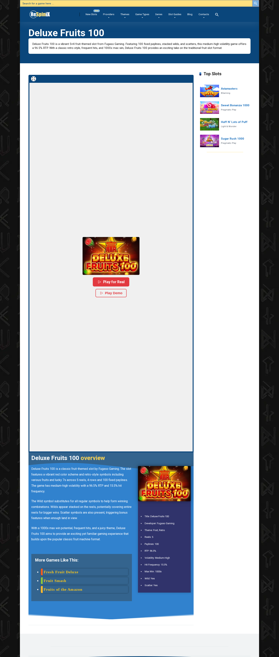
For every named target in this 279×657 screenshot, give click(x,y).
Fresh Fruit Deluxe (61, 572)
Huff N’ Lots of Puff (234, 122)
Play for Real (114, 282)
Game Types (142, 14)
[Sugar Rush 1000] (209, 141)
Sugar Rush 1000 (232, 138)
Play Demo (113, 293)
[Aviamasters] (209, 91)
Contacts (204, 14)
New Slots (91, 14)
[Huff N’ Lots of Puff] (209, 124)
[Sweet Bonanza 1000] (209, 107)
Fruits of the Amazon (63, 589)
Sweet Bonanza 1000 (235, 105)
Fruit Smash (55, 581)
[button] (217, 15)
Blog (189, 14)
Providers (108, 14)
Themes (124, 14)
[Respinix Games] (44, 13)
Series (158, 14)
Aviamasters (229, 88)
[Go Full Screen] (33, 78)
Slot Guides (174, 14)
